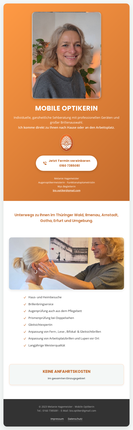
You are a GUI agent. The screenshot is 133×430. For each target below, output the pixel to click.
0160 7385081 (51, 410)
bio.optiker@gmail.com (66, 190)
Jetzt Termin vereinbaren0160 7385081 (69, 163)
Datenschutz (75, 418)
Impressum (57, 418)
